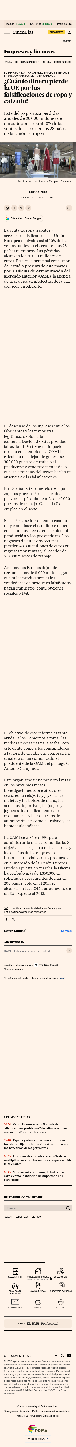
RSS (26, 1416)
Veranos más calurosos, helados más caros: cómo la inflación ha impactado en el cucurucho (34, 1176)
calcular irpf (15, 1277)
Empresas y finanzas (29, 52)
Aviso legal (34, 1406)
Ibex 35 (10, 24)
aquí (62, 978)
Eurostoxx (22, 1217)
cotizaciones (15, 1308)
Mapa (20, 1416)
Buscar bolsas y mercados (23, 1197)
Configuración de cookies (17, 1411)
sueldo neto (60, 1277)
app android (60, 1308)
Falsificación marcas (26, 951)
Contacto (22, 1406)
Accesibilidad (63, 1411)
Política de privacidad (43, 1411)
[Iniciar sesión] (69, 32)
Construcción (62, 62)
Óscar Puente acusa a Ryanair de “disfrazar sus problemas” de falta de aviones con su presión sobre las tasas (35, 1128)
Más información (12, 969)
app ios (38, 1308)
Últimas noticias (17, 1117)
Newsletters (36, 1416)
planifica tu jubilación (15, 1292)
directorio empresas (61, 1291)
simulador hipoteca (38, 1277)
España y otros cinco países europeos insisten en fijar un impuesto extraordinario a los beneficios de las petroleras (36, 1144)
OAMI (7, 951)
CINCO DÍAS (38, 192)
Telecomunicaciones (27, 62)
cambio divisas (38, 1291)
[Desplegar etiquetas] (69, 950)
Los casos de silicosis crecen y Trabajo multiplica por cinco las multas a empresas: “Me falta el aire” (38, 1160)
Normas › (66, 930)
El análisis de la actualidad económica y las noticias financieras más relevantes (32, 910)
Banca (8, 62)
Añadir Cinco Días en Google (26, 218)
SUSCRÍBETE (56, 32)
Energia (46, 62)
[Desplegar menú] (7, 32)
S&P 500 (35, 24)
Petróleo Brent (65, 24)
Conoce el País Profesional (38, 1323)
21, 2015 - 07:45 (42, 197)
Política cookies (49, 1406)
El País (67, 41)
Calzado (46, 951)
